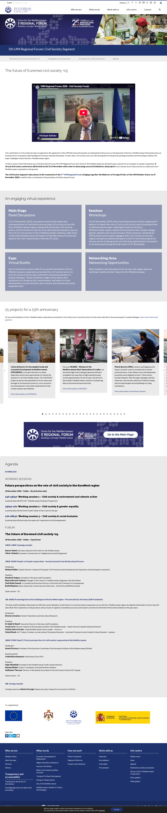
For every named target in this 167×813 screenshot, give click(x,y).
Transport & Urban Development (48, 776)
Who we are (76, 9)
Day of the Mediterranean (46, 784)
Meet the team (10, 760)
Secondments (104, 760)
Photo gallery (135, 778)
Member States (11, 756)
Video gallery (135, 781)
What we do (94, 9)
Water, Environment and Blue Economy (47, 771)
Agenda (133, 764)
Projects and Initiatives (76, 764)
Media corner (135, 756)
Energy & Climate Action (45, 780)
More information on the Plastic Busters (130, 391)
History (8, 768)
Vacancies (102, 756)
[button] (4, 370)
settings (102, 810)
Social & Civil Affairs (44, 766)
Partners (8, 764)
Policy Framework (74, 756)
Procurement (104, 768)
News (132, 760)
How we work (75, 750)
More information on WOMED (75, 388)
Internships (103, 764)
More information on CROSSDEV (24, 394)
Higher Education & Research (47, 763)
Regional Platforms (75, 760)
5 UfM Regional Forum (71, 175)
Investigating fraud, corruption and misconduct (18, 789)
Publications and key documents (142, 768)
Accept (116, 809)
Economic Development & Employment (46, 757)
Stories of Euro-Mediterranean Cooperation (142, 772)
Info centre (131, 9)
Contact (147, 9)
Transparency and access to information (15, 782)
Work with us (113, 9)
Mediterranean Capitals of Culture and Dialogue (49, 788)
